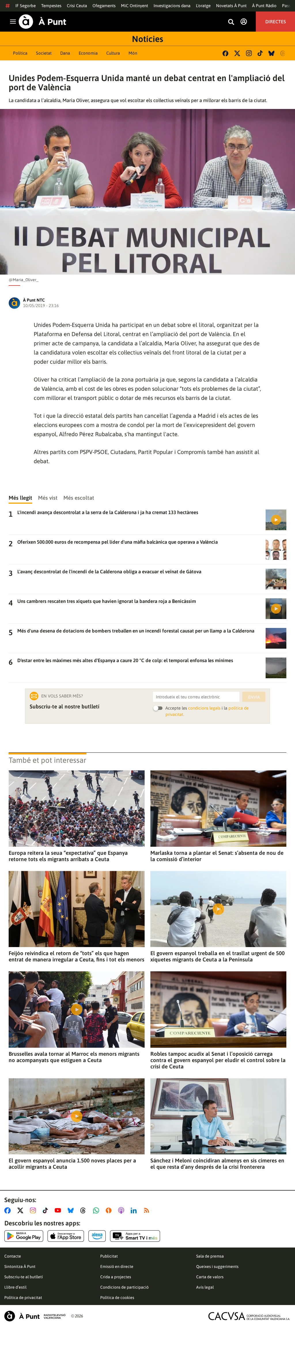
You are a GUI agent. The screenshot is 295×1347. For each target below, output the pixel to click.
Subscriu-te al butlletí (23, 1277)
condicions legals (204, 708)
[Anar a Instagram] (34, 1210)
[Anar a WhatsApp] (97, 1210)
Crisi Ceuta (77, 5)
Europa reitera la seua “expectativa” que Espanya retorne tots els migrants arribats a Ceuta (68, 856)
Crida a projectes (115, 1277)
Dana (65, 53)
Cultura (113, 53)
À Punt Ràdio (264, 5)
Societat (44, 53)
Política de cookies (117, 1297)
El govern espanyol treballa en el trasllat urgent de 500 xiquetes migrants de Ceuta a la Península (217, 956)
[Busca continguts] (231, 22)
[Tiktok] (260, 53)
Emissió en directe (116, 1266)
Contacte (12, 1256)
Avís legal (205, 1287)
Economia (88, 53)
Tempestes (51, 5)
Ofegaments (104, 5)
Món (132, 53)
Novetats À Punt (231, 5)
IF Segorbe (25, 5)
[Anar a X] (21, 1210)
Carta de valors (210, 1277)
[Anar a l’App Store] (66, 1236)
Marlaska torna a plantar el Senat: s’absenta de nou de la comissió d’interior (216, 856)
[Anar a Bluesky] (72, 1210)
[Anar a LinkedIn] (135, 1210)
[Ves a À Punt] (42, 21)
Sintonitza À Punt (19, 1266)
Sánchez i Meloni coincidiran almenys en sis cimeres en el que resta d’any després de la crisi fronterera (217, 1163)
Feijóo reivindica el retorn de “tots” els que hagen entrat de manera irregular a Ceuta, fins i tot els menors (76, 956)
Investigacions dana (172, 5)
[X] (237, 53)
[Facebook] (225, 53)
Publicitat (109, 1256)
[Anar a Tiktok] (46, 1210)
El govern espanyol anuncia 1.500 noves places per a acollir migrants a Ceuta (72, 1163)
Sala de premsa (210, 1256)
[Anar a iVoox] (110, 1210)
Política (20, 53)
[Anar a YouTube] (59, 1210)
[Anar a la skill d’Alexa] (97, 1236)
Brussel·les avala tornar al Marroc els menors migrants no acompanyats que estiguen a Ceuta (74, 1057)
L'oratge (203, 5)
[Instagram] (249, 53)
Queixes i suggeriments (217, 1266)
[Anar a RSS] (147, 1210)
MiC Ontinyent (134, 5)
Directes (275, 21)
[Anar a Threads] (84, 1210)
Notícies (147, 39)
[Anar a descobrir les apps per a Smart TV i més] (135, 1236)
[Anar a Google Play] (23, 1236)
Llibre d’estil (15, 1287)
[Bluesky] (271, 53)
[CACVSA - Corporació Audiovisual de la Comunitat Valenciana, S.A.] (249, 1316)
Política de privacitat (23, 1297)
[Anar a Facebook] (8, 1210)
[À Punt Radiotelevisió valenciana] (34, 1316)
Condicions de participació (124, 1287)
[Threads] (283, 53)
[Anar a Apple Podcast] (122, 1210)
